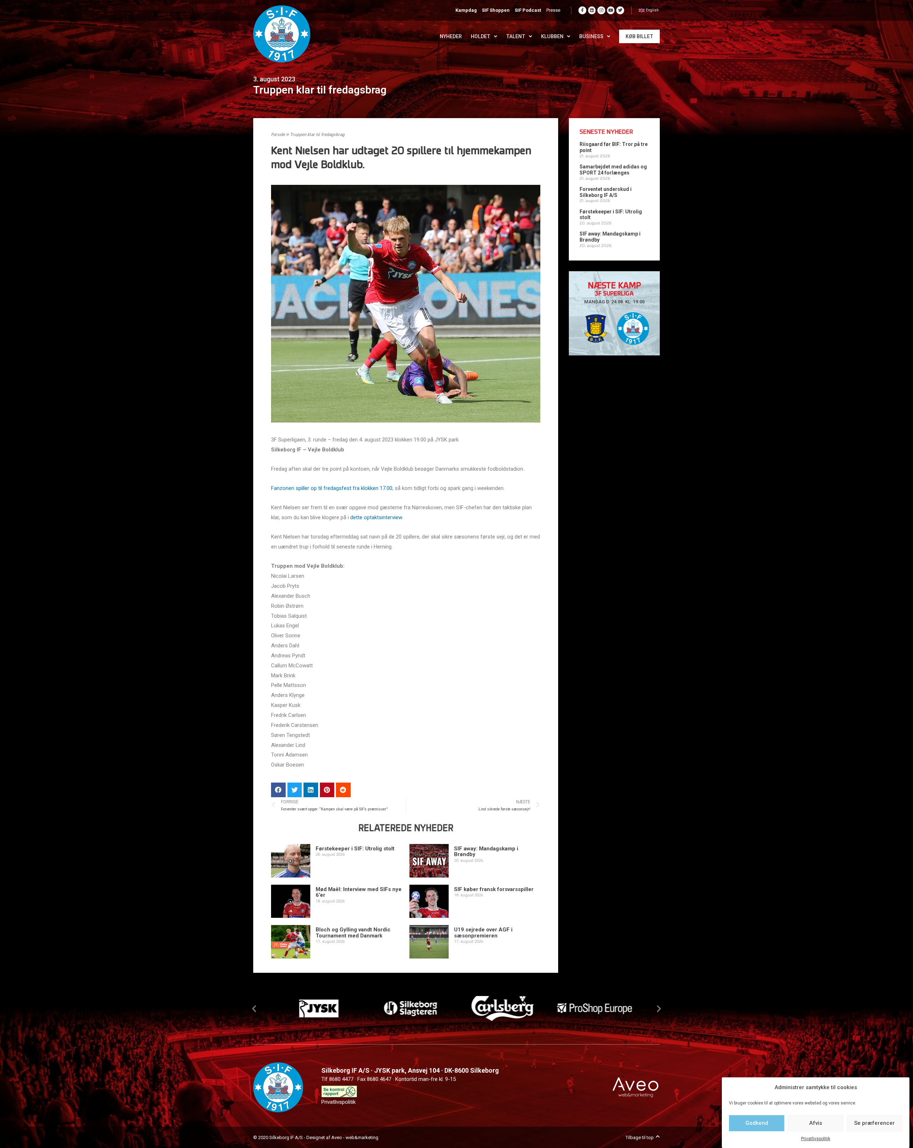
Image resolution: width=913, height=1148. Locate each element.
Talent (515, 36)
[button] (254, 1008)
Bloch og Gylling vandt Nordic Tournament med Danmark (353, 932)
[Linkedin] (592, 10)
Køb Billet (639, 36)
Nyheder (451, 36)
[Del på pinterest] (327, 790)
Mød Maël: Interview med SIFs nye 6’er (359, 892)
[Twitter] (620, 10)
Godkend (756, 1123)
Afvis (815, 1123)
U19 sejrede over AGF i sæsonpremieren (483, 932)
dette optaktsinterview (376, 517)
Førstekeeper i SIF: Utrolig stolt (355, 848)
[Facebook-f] (582, 10)
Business (591, 36)
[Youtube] (611, 10)
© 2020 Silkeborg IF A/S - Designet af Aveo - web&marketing (315, 1137)
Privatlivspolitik (815, 1138)
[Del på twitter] (294, 790)
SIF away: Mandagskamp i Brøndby (486, 851)
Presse (553, 10)
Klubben (552, 36)
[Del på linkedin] (311, 790)
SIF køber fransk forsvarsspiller (494, 889)
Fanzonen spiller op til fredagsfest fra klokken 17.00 (331, 488)
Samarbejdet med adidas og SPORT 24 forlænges (613, 170)
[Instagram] (601, 10)
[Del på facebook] (278, 790)
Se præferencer (874, 1123)
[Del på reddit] (343, 790)
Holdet (480, 36)
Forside (278, 135)
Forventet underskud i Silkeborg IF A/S (606, 192)
